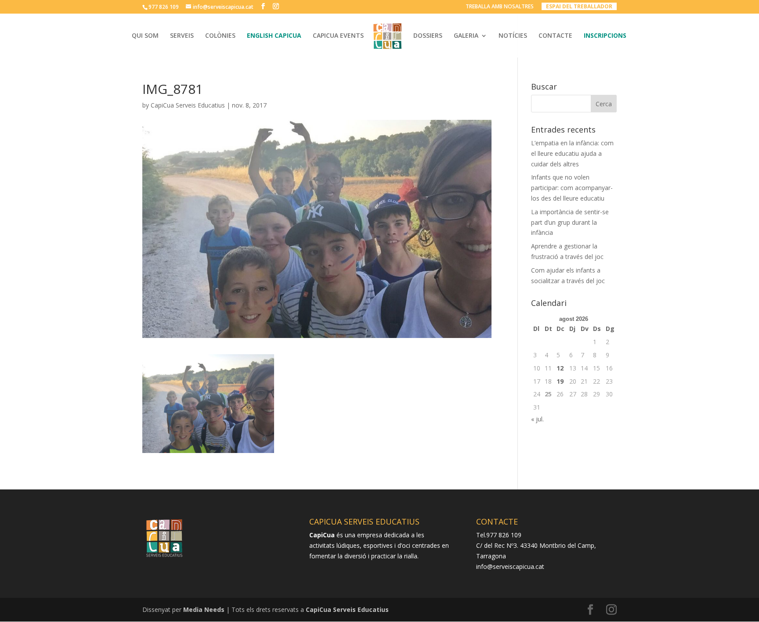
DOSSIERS (427, 36)
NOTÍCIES (513, 36)
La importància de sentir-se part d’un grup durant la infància (570, 222)
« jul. (537, 419)
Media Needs (203, 609)
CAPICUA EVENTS (338, 36)
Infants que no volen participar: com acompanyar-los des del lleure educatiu (572, 187)
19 (560, 381)
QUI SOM (145, 36)
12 (560, 368)
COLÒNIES (220, 36)
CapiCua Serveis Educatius (188, 105)
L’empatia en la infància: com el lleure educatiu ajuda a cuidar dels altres (572, 153)
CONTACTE (555, 36)
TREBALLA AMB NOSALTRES (500, 7)
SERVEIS (182, 36)
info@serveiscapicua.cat (510, 566)
